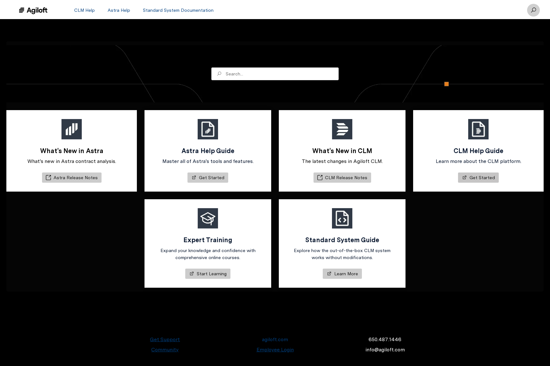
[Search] (533, 10)
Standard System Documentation (178, 10)
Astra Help (119, 10)
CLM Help (84, 10)
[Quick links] (33, 10)
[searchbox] (275, 73)
